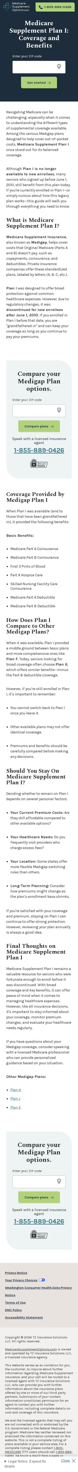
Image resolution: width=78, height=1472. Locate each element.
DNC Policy (13, 1310)
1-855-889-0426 (57, 7)
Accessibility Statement (24, 1317)
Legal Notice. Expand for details (25, 1464)
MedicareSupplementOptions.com (31, 1349)
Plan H (15, 1090)
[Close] (70, 1459)
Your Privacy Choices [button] (21, 1280)
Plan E (15, 1107)
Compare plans (36, 426)
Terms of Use (15, 1303)
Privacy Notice (16, 1273)
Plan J (15, 1098)
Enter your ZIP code (27, 56)
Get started (36, 83)
